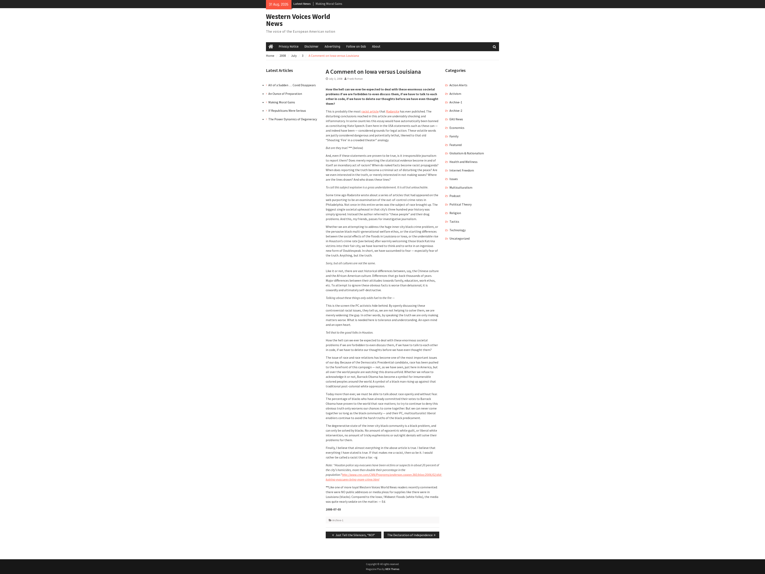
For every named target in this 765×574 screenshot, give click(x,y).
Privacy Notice (288, 46)
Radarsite (392, 111)
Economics (456, 128)
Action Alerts (458, 85)
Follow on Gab (356, 46)
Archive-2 (455, 111)
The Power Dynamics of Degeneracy (292, 119)
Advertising (332, 46)
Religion (455, 213)
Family (453, 136)
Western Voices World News (298, 20)
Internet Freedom (461, 170)
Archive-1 (337, 520)
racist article (370, 111)
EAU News (456, 119)
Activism (455, 94)
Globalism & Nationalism (466, 153)
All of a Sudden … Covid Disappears (292, 85)
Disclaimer (311, 46)
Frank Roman (355, 78)
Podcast (455, 196)
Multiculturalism (460, 187)
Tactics (454, 221)
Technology (457, 230)
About (376, 46)
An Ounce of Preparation (285, 94)
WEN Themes (392, 569)
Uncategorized (459, 238)
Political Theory (460, 204)
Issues (453, 179)
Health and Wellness (463, 162)
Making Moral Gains (281, 102)
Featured (455, 145)
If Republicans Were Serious (287, 111)
